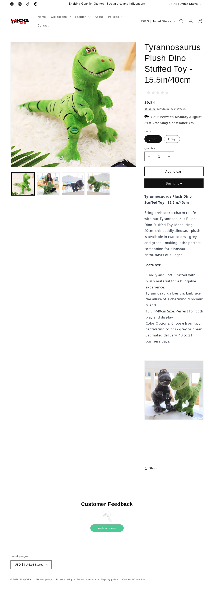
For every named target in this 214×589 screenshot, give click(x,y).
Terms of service (86, 579)
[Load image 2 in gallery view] (48, 183)
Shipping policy (109, 579)
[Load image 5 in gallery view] (98, 183)
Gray (172, 139)
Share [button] (153, 468)
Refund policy (44, 579)
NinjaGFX (25, 579)
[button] (60, 16)
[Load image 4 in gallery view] (73, 183)
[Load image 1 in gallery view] (22, 183)
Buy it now (174, 183)
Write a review (107, 528)
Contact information (133, 579)
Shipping (150, 108)
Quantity (149, 148)
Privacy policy (64, 579)
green (153, 139)
